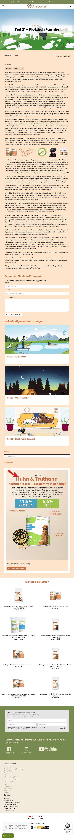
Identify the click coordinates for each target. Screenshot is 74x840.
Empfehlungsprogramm (12, 779)
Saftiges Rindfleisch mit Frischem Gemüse (18, 665)
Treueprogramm (9, 767)
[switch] (68, 832)
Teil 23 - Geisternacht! (18, 397)
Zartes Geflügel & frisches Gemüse (55, 606)
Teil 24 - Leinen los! (16, 356)
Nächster (67, 56)
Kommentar (9, 297)
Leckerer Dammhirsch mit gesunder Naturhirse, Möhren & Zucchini (18, 636)
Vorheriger (58, 56)
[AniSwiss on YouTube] (48, 751)
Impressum (7, 787)
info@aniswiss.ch (9, 810)
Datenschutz (8, 789)
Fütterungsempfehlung (11, 777)
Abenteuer (8, 68)
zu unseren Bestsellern (16, 568)
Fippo (16, 55)
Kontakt (6, 793)
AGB (5, 784)
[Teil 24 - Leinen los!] (37, 339)
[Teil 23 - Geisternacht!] (37, 380)
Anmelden (63, 728)
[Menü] (71, 823)
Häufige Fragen (9, 771)
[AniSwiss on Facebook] (9, 753)
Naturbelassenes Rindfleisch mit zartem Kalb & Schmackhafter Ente (18, 695)
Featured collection (37, 582)
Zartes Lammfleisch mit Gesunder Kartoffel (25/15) (55, 695)
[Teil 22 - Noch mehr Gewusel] (37, 421)
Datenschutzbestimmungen (36, 727)
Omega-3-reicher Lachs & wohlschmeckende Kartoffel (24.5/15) (55, 666)
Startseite (7, 55)
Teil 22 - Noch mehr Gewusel (21, 439)
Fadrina (16, 68)
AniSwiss (36, 823)
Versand (6, 773)
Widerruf (7, 791)
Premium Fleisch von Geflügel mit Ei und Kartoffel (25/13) (18, 607)
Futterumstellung (9, 775)
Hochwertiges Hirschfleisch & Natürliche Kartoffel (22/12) (55, 636)
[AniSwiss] (37, 6)
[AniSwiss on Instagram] (26, 753)
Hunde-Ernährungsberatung (13, 769)
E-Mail (7, 290)
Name (7, 283)
